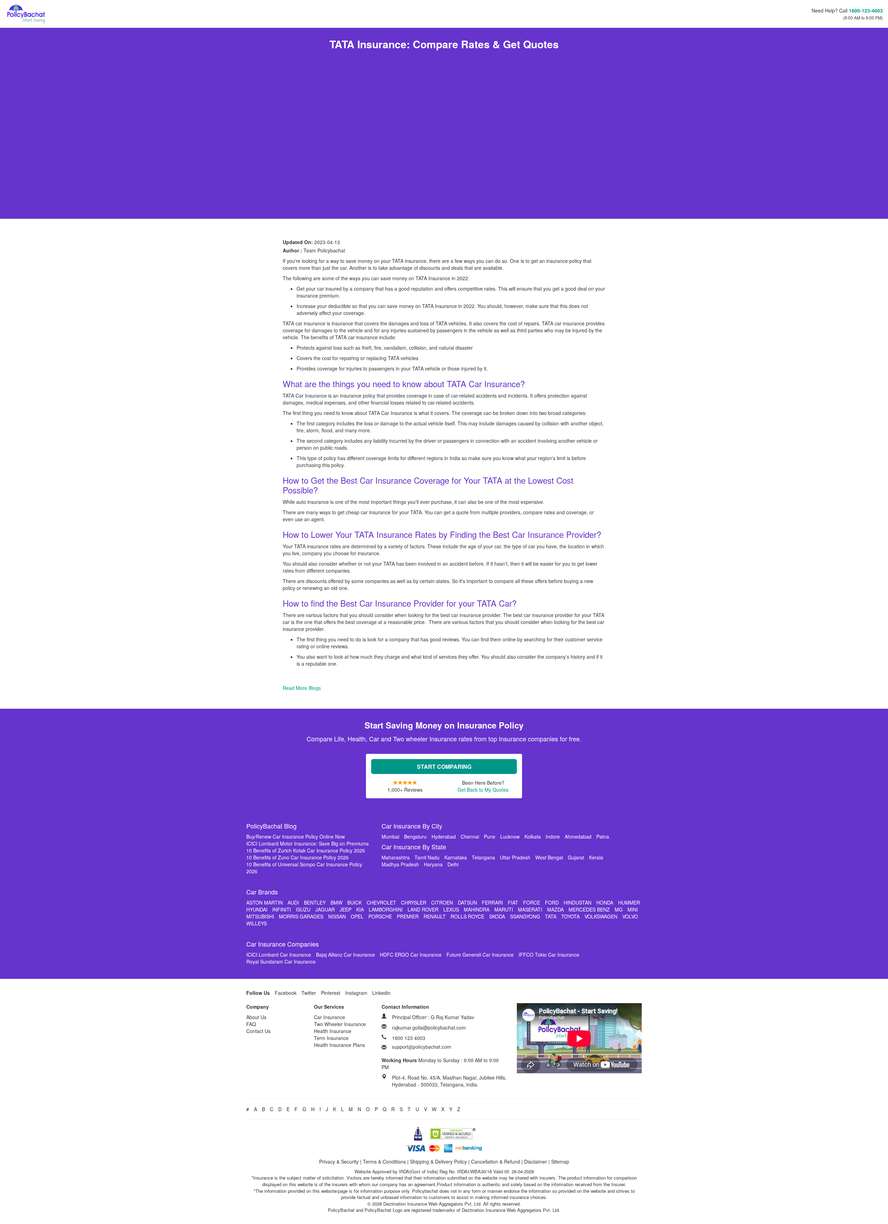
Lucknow (510, 836)
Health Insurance (332, 1030)
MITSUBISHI (260, 916)
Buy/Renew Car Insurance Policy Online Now (295, 836)
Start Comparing (444, 767)
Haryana (433, 864)
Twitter (308, 992)
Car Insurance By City (412, 825)
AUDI (293, 902)
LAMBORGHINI (386, 909)
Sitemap (560, 1161)
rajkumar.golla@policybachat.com (429, 1027)
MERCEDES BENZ (589, 909)
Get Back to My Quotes (483, 789)
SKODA (497, 916)
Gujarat (576, 857)
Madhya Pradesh (400, 864)
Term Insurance (331, 1037)
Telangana (483, 857)
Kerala (596, 857)
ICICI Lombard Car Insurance (278, 954)
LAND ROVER (423, 909)
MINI (632, 909)
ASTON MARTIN (264, 902)
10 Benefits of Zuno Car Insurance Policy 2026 (297, 857)
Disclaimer (535, 1161)
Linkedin (381, 992)
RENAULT (435, 916)
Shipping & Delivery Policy (438, 1161)
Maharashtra (396, 857)
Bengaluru (415, 836)
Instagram (356, 992)
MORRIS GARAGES (301, 916)
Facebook (286, 992)
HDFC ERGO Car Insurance (411, 954)
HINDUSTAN (577, 902)
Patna (602, 836)
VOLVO (630, 916)
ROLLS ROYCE (467, 916)
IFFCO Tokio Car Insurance (549, 954)
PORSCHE (380, 916)
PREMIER (408, 916)
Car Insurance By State (414, 846)
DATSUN (467, 902)
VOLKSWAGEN (600, 916)
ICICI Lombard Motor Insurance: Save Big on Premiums (307, 843)
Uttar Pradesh (515, 857)
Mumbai (390, 836)
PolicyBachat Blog (271, 825)
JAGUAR (325, 909)
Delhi (453, 864)
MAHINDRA (476, 909)
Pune (489, 836)
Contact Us (258, 1030)
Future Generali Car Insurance (480, 954)
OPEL (357, 916)
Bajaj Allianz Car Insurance (345, 954)
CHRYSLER (413, 902)
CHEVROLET (381, 902)
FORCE (531, 902)
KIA (360, 909)
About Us (256, 1017)
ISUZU (303, 909)
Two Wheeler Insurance (340, 1024)
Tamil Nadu (427, 857)
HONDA (604, 902)
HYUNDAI (256, 909)
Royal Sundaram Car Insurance (281, 961)
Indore (553, 836)
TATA (550, 916)
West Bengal (549, 857)
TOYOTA (570, 916)
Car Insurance (329, 1017)
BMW (336, 902)
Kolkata (532, 836)
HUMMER (629, 902)
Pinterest (330, 992)
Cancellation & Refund (495, 1161)
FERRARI (492, 902)
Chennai (470, 836)
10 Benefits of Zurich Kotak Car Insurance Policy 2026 (305, 850)
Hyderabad (444, 836)
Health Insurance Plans (339, 1044)
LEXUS (451, 909)
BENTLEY (315, 902)
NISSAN (337, 916)
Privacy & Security (339, 1161)
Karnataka (455, 857)
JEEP (345, 909)
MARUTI (503, 909)
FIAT (513, 902)
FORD (552, 902)
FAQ (251, 1024)
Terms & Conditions (384, 1161)
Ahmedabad (578, 836)
